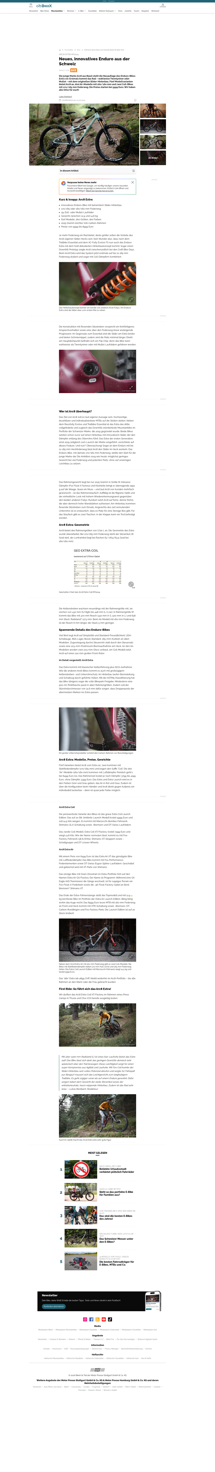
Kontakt (46, 1349)
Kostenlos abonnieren (54, 1306)
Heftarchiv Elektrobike (95, 1358)
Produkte (111, 1)
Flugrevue (96, 1387)
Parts (120, 11)
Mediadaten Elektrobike (109, 1330)
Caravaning (76, 1387)
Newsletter (33, 11)
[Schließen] (132, 182)
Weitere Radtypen (106, 11)
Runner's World (94, 1390)
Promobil (82, 1390)
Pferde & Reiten (84, 1339)
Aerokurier (37, 1387)
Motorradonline (145, 1387)
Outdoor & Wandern (58, 1339)
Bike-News (44, 11)
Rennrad (70, 11)
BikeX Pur (110, 1339)
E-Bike (81, 11)
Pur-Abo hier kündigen (126, 1339)
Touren (136, 11)
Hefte (104, 1)
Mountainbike (57, 11)
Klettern (72, 1339)
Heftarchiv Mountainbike (54, 1358)
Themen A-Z (98, 1339)
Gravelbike (92, 11)
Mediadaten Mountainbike (66, 1330)
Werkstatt (155, 11)
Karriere (148, 1349)
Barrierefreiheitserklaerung (132, 1349)
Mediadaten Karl (150, 1330)
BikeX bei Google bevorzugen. (100, 191)
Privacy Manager (111, 1349)
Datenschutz (97, 1349)
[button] (84, 135)
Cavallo (86, 1387)
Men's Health (130, 1387)
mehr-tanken (117, 1387)
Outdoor (157, 1387)
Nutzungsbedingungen (79, 1349)
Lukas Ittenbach (65, 97)
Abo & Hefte (146, 1358)
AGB (66, 1349)
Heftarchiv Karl (132, 1358)
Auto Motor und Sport (52, 1387)
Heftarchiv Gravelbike (115, 1358)
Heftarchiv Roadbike (74, 1358)
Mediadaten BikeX (45, 1330)
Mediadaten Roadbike (88, 1330)
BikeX (66, 1387)
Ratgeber (145, 11)
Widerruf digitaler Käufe (147, 1339)
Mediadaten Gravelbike (131, 1330)
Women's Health (110, 1390)
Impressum (56, 1349)
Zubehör (128, 11)
